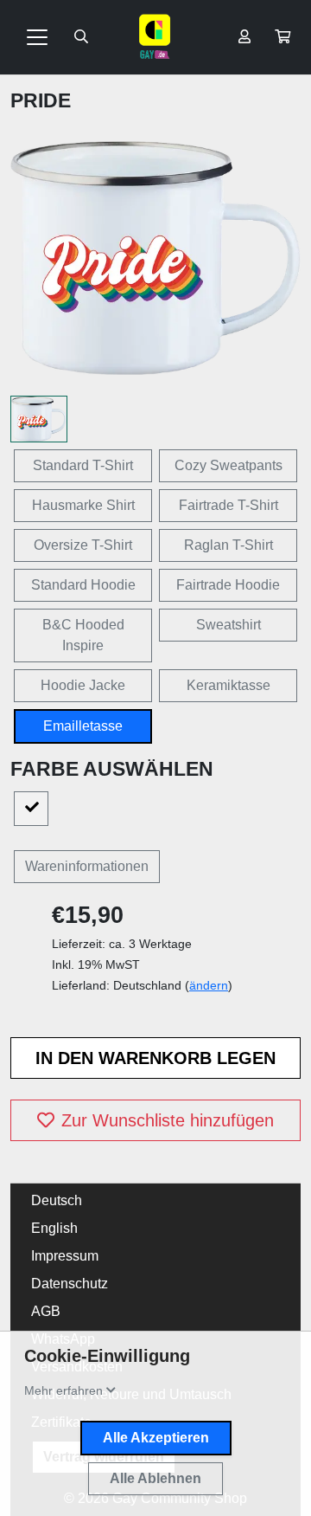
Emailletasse (83, 726)
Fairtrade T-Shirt (228, 505)
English (54, 1228)
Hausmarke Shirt (83, 505)
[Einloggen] (244, 37)
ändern (208, 985)
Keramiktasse (228, 685)
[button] (282, 37)
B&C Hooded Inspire (83, 635)
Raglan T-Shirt (228, 545)
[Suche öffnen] (81, 37)
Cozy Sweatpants (228, 465)
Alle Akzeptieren (156, 1437)
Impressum (64, 1255)
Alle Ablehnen (155, 1478)
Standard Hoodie (83, 584)
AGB (45, 1311)
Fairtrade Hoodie (228, 584)
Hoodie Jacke (83, 685)
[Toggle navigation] (37, 37)
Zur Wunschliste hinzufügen (167, 1120)
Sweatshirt (228, 624)
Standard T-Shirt (83, 465)
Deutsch (56, 1200)
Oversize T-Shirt (83, 545)
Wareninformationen (87, 866)
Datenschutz (69, 1283)
